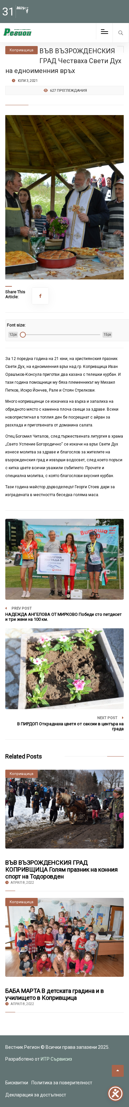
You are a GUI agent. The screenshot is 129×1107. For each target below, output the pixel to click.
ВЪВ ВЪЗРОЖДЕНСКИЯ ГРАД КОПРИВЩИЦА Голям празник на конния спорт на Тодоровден (61, 869)
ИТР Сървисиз (56, 1059)
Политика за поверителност (61, 1082)
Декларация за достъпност (35, 1094)
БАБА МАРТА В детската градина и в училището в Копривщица (54, 994)
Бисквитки (16, 1082)
